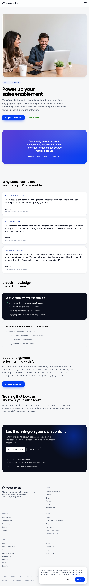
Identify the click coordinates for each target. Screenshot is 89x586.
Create (48, 495)
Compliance (6, 556)
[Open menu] (85, 3)
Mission (48, 543)
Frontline (5, 566)
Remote (5, 559)
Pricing (48, 550)
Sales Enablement (8, 547)
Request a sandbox (13, 118)
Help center (50, 527)
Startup (5, 563)
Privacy (30, 577)
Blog (47, 524)
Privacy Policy (77, 574)
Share (48, 498)
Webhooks (6, 524)
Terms (22, 577)
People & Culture (8, 553)
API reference (7, 521)
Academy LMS (51, 508)
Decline (69, 579)
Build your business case (55, 521)
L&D (3, 543)
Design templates (52, 530)
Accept (79, 579)
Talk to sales (34, 118)
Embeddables (7, 517)
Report (48, 501)
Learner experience (53, 491)
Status (4, 530)
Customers (50, 547)
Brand (48, 504)
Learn (48, 517)
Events (4, 527)
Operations (6, 550)
